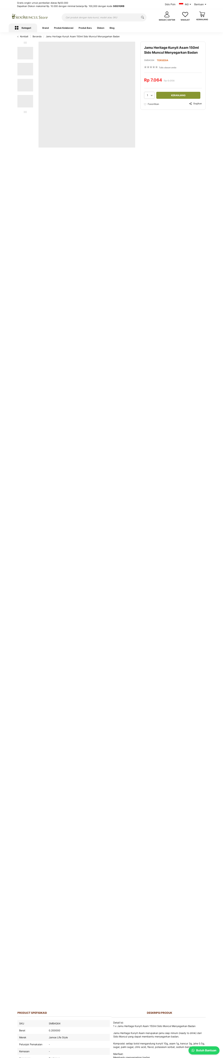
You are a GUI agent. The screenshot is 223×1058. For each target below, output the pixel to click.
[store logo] (30, 16)
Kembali (24, 36)
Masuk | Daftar (167, 20)
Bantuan (199, 4)
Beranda (37, 36)
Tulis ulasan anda (167, 67)
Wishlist (185, 20)
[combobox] (104, 17)
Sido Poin (170, 4)
